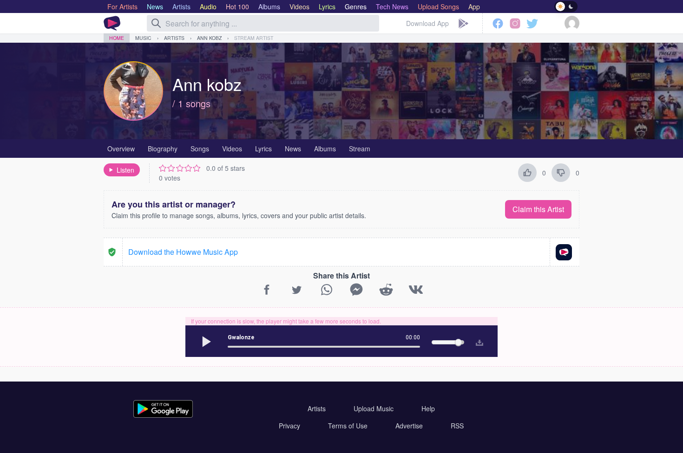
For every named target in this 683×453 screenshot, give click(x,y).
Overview (121, 148)
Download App (427, 23)
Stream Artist (253, 37)
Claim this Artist (538, 209)
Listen (125, 170)
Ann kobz (209, 37)
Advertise (409, 425)
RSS (457, 425)
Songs (199, 148)
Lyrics (263, 148)
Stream (359, 148)
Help (428, 408)
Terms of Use (348, 425)
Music (143, 37)
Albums (325, 148)
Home (116, 37)
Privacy (289, 425)
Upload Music (374, 408)
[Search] (156, 23)
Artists (174, 37)
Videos (232, 148)
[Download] (477, 341)
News (293, 148)
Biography (162, 148)
